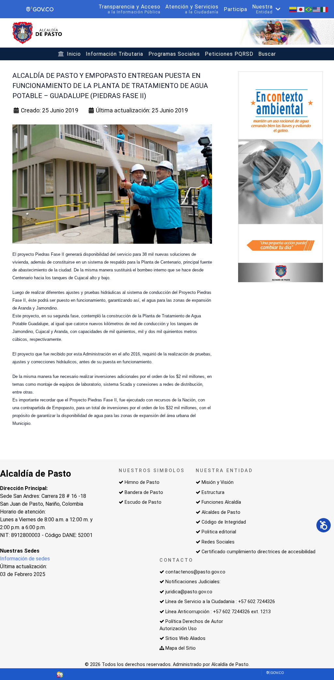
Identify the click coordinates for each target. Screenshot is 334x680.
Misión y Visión (218, 482)
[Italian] (324, 9)
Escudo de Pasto (143, 502)
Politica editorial (219, 532)
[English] (317, 9)
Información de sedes (25, 559)
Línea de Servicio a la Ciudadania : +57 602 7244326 (220, 601)
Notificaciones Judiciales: (192, 582)
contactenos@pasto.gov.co (195, 572)
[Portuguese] (309, 9)
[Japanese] (301, 9)
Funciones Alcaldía (221, 502)
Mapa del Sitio (180, 648)
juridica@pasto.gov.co (188, 592)
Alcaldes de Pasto (221, 512)
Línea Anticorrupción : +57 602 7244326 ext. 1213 (218, 612)
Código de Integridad (224, 522)
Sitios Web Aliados (185, 638)
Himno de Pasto (142, 482)
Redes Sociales (218, 542)
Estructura (213, 492)
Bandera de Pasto (144, 492)
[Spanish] (293, 9)
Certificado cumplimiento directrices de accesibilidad (258, 552)
